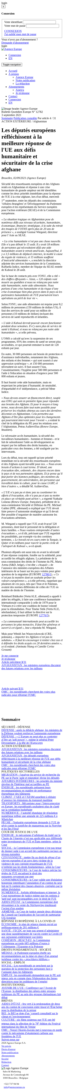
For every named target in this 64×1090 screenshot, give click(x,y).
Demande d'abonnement (15, 42)
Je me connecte (9, 655)
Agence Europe (24, 77)
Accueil (13, 70)
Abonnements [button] (16, 86)
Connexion (15, 55)
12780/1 (46, 574)
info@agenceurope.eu (14, 1087)
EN (10, 58)
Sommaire (7, 118)
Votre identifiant (13, 22)
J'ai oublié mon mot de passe (20, 34)
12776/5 (43, 615)
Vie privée (6, 1046)
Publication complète (25, 118)
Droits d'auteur (8, 1049)
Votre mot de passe (14, 25)
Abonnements (8, 1055)
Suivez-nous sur (10, 1039)
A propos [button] (14, 73)
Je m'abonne (23, 93)
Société (5, 1058)
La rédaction (23, 83)
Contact (13, 96)
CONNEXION (13, 31)
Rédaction (6, 1062)
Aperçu (20, 89)
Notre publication (25, 80)
